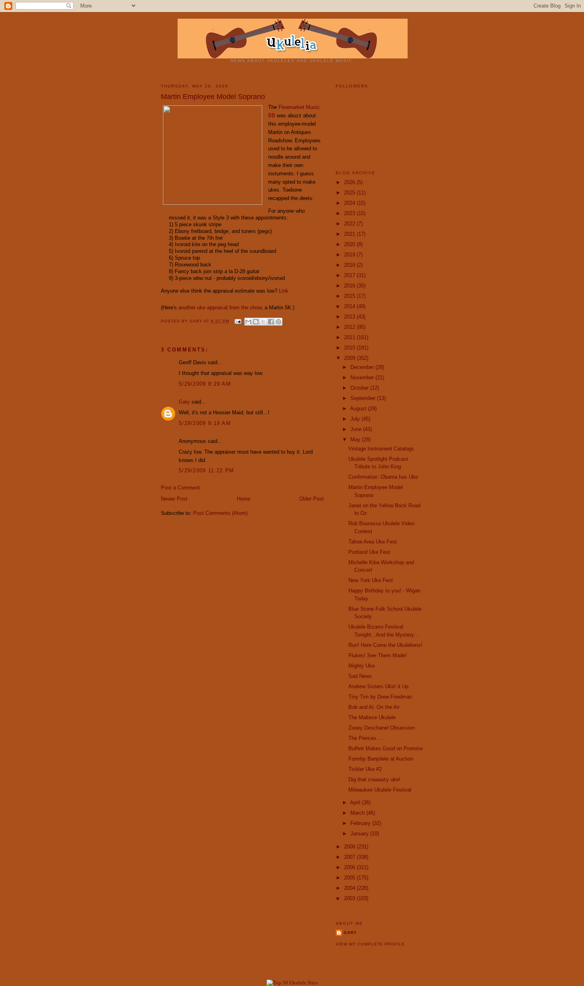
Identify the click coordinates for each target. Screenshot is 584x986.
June (356, 429)
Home (243, 499)
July (356, 419)
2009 (350, 358)
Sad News (360, 676)
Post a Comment (180, 488)
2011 (350, 337)
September (363, 398)
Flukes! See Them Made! (377, 655)
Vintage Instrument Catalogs (381, 449)
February (361, 823)
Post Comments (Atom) (220, 513)
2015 (350, 296)
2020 (350, 244)
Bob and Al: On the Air (374, 707)
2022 (350, 224)
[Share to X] (263, 322)
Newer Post (174, 499)
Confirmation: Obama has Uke (383, 477)
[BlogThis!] (256, 322)
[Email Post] (238, 321)
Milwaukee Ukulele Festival (379, 790)
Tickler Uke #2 (365, 769)
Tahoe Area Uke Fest (372, 542)
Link (283, 291)
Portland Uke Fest (369, 552)
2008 (350, 847)
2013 (350, 317)
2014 (350, 306)
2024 (350, 203)
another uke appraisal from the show (219, 308)
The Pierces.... (365, 738)
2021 (350, 234)
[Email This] (248, 322)
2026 (350, 182)
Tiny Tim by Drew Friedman (380, 697)
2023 (350, 213)
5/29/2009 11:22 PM (206, 471)
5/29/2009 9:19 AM (205, 423)
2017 (350, 275)
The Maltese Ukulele (372, 717)
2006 (350, 867)
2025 (350, 193)
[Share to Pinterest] (278, 322)
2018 (350, 265)
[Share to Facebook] (271, 322)
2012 (350, 327)
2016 (350, 286)
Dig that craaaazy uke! (374, 779)
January (360, 834)
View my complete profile (370, 944)
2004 (350, 888)
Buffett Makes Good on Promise (385, 748)
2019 (350, 255)
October (360, 388)
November (362, 377)
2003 (350, 898)
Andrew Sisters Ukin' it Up (378, 686)
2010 (350, 348)
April (356, 802)
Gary (197, 321)
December (362, 367)
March (358, 813)
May (356, 440)
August (359, 408)
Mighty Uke (361, 666)
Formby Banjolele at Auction (380, 759)
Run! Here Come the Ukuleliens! (385, 645)
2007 (350, 857)
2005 (350, 878)
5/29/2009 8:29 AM (205, 384)
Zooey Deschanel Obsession (381, 728)
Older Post (311, 499)
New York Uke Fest (370, 580)
